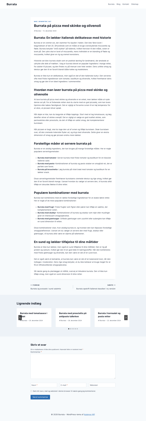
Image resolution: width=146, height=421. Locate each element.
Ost (49, 21)
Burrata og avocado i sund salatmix (46, 287)
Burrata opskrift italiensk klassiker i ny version (95, 287)
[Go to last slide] (20, 317)
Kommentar (36, 352)
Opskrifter (43, 21)
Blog (118, 4)
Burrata (111, 4)
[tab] (68, 328)
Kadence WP (89, 414)
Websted (94, 385)
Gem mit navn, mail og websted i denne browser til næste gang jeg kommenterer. (64, 391)
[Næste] (126, 317)
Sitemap (134, 4)
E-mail (64, 385)
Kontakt (125, 4)
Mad (35, 21)
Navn (35, 385)
